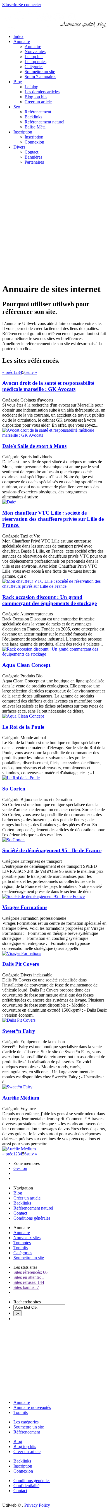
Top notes (22, 1242)
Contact (31, 152)
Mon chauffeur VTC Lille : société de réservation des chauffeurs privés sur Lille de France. (53, 519)
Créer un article (27, 1198)
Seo (16, 106)
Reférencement (38, 111)
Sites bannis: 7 (26, 1287)
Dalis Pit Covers (20, 964)
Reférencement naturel (44, 122)
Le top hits (34, 56)
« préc (7, 372)
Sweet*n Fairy (18, 1031)
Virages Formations (24, 907)
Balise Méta (35, 127)
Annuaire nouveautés (32, 1407)
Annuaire (21, 41)
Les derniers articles (42, 91)
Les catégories (26, 1422)
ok (18, 1313)
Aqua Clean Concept (26, 665)
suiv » (32, 372)
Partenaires (34, 162)
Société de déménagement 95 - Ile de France (51, 850)
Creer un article (38, 101)
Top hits (20, 1247)
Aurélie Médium (20, 1098)
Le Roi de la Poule (23, 727)
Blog (17, 81)
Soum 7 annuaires (40, 76)
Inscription (22, 132)
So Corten (13, 789)
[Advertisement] (54, 223)
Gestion (20, 1168)
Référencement (26, 1432)
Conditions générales (31, 1218)
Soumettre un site (40, 71)
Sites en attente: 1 (28, 1277)
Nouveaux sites (27, 1237)
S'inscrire (10, 4)
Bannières (33, 157)
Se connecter (29, 4)
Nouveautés (35, 51)
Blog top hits (36, 96)
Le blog (31, 86)
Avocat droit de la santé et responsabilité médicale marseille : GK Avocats (48, 386)
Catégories (34, 66)
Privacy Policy (37, 1505)
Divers (19, 147)
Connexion (34, 142)
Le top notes (35, 61)
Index (18, 36)
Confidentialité (26, 1485)
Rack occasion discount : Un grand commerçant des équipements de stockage (49, 600)
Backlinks (33, 116)
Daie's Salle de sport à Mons (34, 446)
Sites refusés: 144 (28, 1282)
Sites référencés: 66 (30, 1272)
